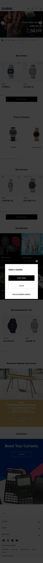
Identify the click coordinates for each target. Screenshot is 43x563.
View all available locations (21, 294)
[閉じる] (37, 261)
